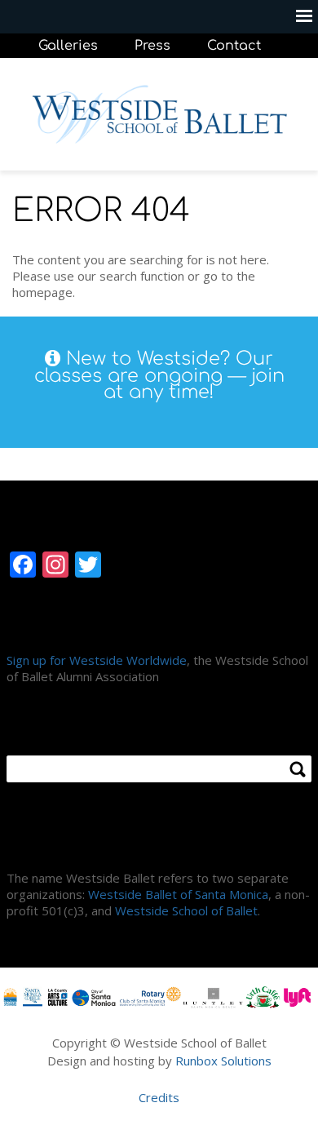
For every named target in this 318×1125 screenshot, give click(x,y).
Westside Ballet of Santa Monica (178, 894)
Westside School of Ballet (186, 910)
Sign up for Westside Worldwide (97, 660)
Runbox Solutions (223, 1060)
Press (152, 45)
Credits (159, 1097)
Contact (234, 45)
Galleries (68, 45)
